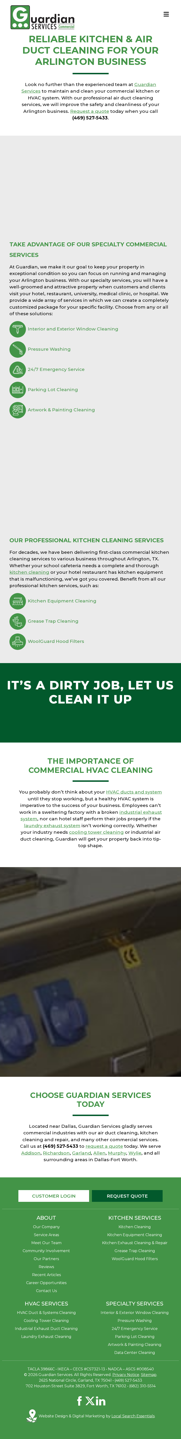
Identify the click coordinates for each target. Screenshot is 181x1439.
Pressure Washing (49, 349)
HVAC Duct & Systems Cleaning (46, 1312)
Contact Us (46, 1291)
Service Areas (46, 1235)
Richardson (56, 1153)
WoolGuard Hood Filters (56, 641)
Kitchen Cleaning (135, 1227)
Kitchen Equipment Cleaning (62, 601)
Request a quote (89, 111)
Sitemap (148, 1374)
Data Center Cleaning (134, 1352)
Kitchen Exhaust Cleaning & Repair (135, 1243)
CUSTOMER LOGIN (54, 1196)
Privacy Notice (125, 1374)
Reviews (46, 1267)
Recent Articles (46, 1275)
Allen (99, 1153)
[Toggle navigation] (166, 14)
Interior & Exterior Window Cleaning (135, 1312)
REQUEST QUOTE (127, 1196)
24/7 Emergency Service (56, 369)
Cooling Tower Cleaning (46, 1320)
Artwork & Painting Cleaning (61, 410)
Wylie (134, 1153)
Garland (81, 1153)
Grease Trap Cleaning (53, 621)
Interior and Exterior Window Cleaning (73, 329)
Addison (31, 1153)
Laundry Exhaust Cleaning (46, 1336)
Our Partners (46, 1259)
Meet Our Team (46, 1243)
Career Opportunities (46, 1283)
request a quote (104, 1146)
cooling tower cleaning (96, 832)
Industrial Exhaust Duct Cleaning (46, 1328)
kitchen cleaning (29, 572)
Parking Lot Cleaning (53, 389)
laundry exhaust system (52, 825)
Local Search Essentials (133, 1416)
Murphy (117, 1153)
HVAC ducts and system (134, 792)
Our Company (46, 1227)
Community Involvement (46, 1251)
